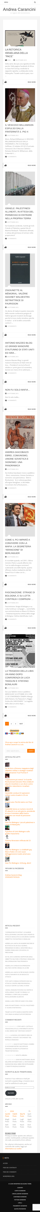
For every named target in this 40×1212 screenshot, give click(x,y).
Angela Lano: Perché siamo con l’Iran (18, 1001)
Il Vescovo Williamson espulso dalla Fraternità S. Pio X (19, 128)
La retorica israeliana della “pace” (16, 53)
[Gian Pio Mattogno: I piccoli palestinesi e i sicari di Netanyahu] (7, 820)
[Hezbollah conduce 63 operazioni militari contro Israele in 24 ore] (7, 791)
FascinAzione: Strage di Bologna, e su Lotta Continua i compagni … (20, 595)
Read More (32, 82)
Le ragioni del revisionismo (20, 13)
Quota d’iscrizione (20, 1209)
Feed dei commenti (9, 1172)
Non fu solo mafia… (17, 389)
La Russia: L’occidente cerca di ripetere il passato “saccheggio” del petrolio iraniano (18, 1037)
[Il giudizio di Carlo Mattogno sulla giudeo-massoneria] (7, 829)
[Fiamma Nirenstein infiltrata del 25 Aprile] (7, 838)
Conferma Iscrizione (20, 1197)
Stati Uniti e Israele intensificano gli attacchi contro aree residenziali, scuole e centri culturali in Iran (18, 983)
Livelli (20, 1203)
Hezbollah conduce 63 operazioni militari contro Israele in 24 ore (17, 794)
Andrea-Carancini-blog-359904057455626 (13, 876)
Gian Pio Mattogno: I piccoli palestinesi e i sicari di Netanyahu (20, 823)
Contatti (20, 1187)
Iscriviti (11, 1093)
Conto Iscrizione (20, 1190)
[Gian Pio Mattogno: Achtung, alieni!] (7, 861)
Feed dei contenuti (10, 1168)
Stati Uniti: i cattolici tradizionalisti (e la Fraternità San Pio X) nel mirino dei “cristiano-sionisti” (19, 1028)
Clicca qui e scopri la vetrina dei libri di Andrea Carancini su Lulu (19, 743)
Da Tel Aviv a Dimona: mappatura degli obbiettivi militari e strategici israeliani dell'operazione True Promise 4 (19, 770)
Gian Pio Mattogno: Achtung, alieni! (18, 863)
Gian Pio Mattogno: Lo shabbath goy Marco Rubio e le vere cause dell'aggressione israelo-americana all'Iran (18, 852)
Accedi (5, 1163)
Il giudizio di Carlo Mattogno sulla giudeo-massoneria (17, 832)
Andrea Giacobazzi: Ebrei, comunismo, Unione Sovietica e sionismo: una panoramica (17, 459)
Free (9, 60)
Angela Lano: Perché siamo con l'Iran (18, 802)
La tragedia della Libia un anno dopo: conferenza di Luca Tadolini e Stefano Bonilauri (19, 678)
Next (21, 724)
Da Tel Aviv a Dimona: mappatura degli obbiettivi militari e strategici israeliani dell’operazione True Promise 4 (20, 959)
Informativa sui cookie (13, 1148)
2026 (12, 1111)
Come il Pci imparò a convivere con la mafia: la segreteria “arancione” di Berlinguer (18, 546)
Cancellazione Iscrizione (20, 1193)
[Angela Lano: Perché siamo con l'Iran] (7, 800)
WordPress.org (8, 1176)
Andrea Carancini (19, 9)
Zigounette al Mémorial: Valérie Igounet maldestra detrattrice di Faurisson (17, 297)
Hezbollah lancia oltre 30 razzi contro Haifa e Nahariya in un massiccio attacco (19, 974)
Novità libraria (21, 1055)
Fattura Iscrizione (20, 1200)
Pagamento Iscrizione (20, 1206)
